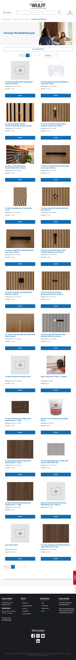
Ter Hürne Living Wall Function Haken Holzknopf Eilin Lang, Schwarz (53, 335)
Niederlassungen (27, 606)
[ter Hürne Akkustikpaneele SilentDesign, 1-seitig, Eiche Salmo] (20, 70)
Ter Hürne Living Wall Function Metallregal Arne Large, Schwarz (19, 251)
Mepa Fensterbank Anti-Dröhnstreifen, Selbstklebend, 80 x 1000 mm (54, 504)
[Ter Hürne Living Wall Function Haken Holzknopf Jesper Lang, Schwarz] (56, 112)
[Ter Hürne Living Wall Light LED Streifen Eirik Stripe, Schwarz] (20, 323)
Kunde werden (26, 614)
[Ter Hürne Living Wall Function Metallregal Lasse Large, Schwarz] (56, 154)
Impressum (44, 606)
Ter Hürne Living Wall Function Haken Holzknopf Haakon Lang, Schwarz (53, 251)
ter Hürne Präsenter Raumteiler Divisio (18, 376)
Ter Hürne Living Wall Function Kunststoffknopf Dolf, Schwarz (15, 167)
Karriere (24, 608)
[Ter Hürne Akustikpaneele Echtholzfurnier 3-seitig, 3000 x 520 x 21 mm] (56, 533)
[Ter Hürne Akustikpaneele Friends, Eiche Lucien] (20, 196)
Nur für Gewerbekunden (38, 1)
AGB (42, 603)
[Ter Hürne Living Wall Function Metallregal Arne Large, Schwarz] (20, 238)
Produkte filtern (39, 49)
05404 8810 (6, 608)
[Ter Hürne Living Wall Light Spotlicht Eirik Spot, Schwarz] (56, 196)
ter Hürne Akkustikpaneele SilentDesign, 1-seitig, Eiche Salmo (19, 83)
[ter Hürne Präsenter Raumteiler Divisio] (20, 365)
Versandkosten (34, 653)
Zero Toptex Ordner (11, 545)
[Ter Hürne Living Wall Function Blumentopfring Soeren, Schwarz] (56, 280)
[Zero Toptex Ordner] (20, 533)
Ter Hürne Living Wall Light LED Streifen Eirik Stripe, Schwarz (20, 335)
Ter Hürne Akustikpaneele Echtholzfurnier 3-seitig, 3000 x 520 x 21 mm (56, 546)
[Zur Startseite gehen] (38, 6)
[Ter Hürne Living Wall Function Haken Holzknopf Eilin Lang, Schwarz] (56, 323)
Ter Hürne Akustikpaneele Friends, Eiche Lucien (18, 209)
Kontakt (75, 577)
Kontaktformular (6, 620)
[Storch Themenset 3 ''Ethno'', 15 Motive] (56, 365)
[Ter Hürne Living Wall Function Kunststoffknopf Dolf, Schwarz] (20, 154)
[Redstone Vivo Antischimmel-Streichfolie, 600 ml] (56, 407)
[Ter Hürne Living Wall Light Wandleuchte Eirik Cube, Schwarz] (20, 280)
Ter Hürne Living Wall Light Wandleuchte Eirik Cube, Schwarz (18, 293)
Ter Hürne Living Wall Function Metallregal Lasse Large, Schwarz (55, 167)
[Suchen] (59, 12)
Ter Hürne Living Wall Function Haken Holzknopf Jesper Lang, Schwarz (53, 125)
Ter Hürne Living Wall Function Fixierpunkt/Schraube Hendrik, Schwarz (18, 125)
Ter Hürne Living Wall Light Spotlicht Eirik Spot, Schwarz (54, 209)
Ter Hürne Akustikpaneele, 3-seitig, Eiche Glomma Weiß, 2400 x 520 (54, 462)
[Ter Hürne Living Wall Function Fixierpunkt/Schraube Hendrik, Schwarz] (20, 112)
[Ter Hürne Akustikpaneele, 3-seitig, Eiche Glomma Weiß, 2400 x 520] (56, 449)
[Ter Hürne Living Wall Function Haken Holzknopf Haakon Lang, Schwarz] (56, 238)
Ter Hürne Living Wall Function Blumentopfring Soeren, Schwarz (52, 293)
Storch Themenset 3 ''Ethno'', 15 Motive (54, 376)
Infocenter (25, 603)
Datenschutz (45, 608)
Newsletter (25, 611)
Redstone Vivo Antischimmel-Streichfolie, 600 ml (54, 419)
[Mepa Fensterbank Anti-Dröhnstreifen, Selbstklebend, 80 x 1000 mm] (56, 491)
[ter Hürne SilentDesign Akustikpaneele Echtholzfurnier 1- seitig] (20, 407)
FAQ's (43, 611)
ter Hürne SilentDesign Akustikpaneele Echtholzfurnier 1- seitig (18, 419)
